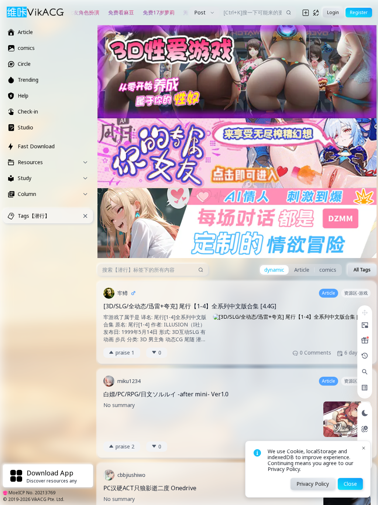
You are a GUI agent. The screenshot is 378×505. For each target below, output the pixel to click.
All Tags (362, 270)
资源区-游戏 (356, 293)
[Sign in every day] (364, 340)
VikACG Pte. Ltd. (47, 499)
